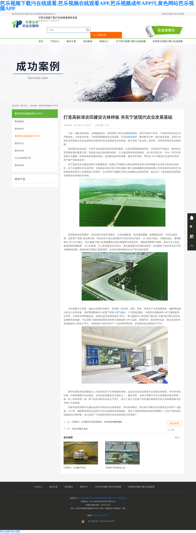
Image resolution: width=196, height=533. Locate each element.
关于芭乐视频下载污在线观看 (131, 41)
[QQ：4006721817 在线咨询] (191, 218)
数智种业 (19, 129)
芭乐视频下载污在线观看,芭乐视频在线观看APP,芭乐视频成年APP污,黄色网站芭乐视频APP (97, 5)
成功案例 (87, 41)
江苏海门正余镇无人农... (116, 468)
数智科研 (19, 165)
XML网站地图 (120, 498)
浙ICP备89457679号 (101, 515)
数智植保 (19, 121)
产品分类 (101, 35)
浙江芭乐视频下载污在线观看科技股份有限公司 (97, 498)
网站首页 (24, 106)
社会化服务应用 (23, 158)
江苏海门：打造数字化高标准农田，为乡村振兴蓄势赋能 (97, 422)
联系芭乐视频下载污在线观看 (173, 14)
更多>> (178, 437)
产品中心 (55, 41)
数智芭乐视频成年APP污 (48, 106)
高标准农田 (131, 137)
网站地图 (5, 531)
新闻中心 (104, 41)
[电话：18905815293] (191, 227)
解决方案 (71, 41)
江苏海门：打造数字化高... (75, 468)
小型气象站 (120, 312)
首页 (41, 41)
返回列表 (174, 423)
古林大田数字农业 (80, 429)
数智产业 (19, 143)
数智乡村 (19, 150)
